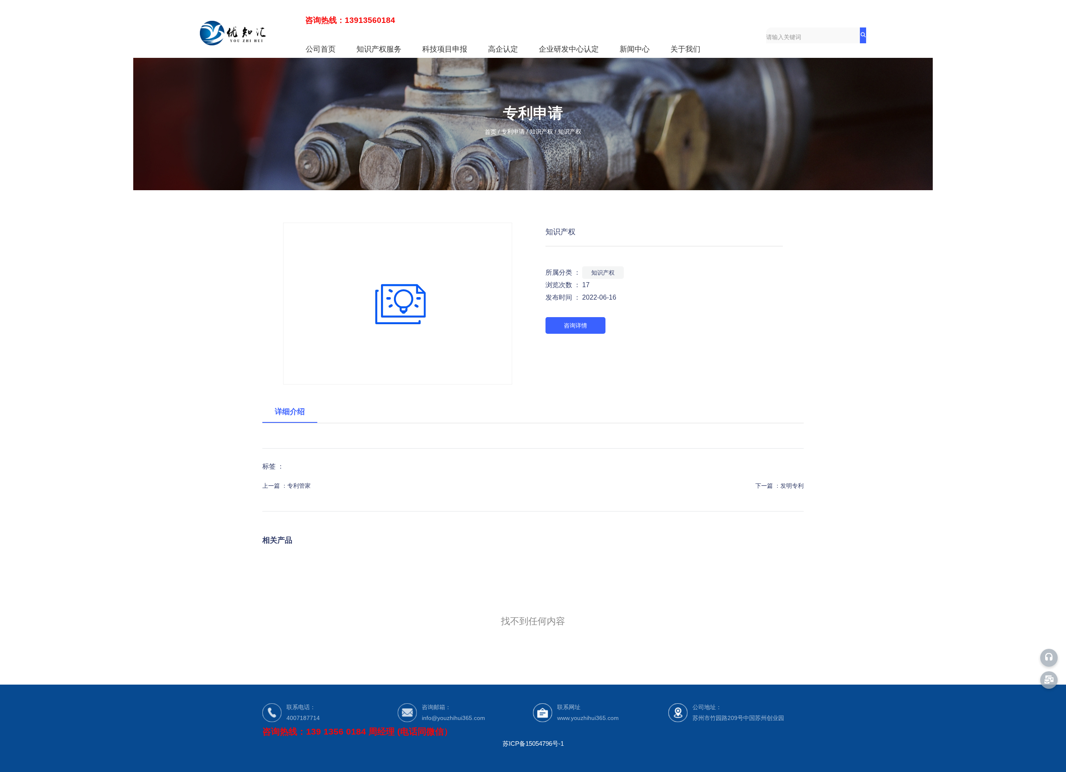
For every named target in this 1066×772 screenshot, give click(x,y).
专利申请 (513, 132)
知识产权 (541, 132)
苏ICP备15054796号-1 (533, 743)
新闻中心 (635, 49)
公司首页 (321, 49)
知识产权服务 (378, 49)
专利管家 (299, 485)
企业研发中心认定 (569, 49)
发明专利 (792, 485)
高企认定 (503, 49)
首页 (491, 132)
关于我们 (685, 49)
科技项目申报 (444, 49)
